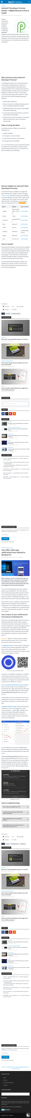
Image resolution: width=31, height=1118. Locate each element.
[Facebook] (3, 413)
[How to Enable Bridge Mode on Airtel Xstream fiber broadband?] (4, 435)
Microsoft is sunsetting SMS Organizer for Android (14, 339)
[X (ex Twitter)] (6, 413)
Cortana (7, 843)
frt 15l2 (4, 458)
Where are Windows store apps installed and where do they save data (15, 1067)
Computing (10, 434)
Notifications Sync (15, 843)
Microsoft (10, 427)
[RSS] (14, 413)
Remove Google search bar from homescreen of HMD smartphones (18, 449)
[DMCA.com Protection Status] (5, 1109)
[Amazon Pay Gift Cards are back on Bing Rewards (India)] (4, 429)
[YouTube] (10, 413)
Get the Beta (24, 211)
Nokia (11, 447)
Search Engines (16, 427)
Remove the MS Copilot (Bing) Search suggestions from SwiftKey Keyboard (14, 389)
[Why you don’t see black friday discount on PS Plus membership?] (4, 442)
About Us (5, 1080)
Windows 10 (22, 843)
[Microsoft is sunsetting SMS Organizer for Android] (15, 327)
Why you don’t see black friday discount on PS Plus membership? (18, 443)
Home (4, 1077)
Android (3, 6)
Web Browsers (9, 361)
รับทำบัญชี (5, 477)
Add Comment (19, 15)
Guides (3, 386)
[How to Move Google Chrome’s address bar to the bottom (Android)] (15, 351)
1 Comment (20, 557)
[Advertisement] (15, 59)
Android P (8, 313)
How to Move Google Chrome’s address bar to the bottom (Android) (14, 363)
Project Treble (5, 195)
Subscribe (5, 538)
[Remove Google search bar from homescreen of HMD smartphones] (4, 449)
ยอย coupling (6, 469)
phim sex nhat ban (7, 473)
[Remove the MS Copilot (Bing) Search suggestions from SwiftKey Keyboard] (15, 376)
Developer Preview (16, 313)
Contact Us (5, 1085)
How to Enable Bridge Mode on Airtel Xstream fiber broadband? (18, 436)
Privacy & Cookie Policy (8, 1082)
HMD (9, 447)
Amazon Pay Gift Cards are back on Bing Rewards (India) (18, 429)
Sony (9, 440)
